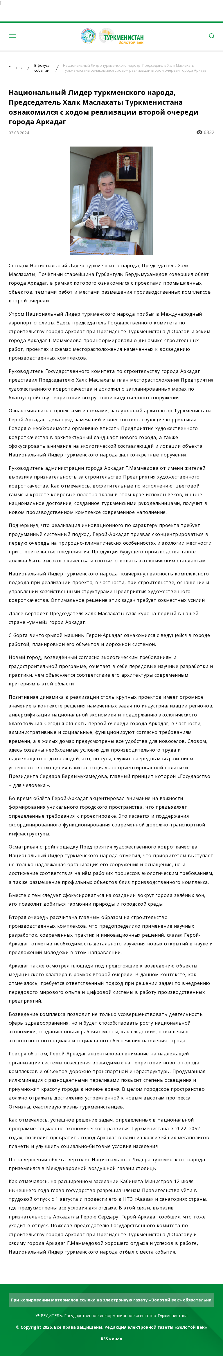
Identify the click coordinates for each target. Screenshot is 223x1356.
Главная (16, 68)
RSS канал (111, 1338)
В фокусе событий (42, 68)
